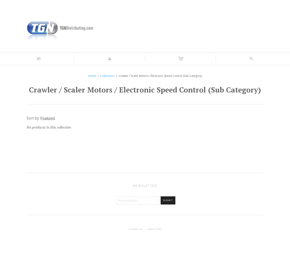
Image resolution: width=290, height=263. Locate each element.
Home (92, 76)
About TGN (154, 229)
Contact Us (135, 229)
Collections (107, 76)
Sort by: (33, 118)
